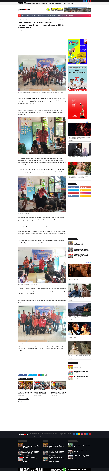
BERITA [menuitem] (28, 15)
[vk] (73, 196)
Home (19, 19)
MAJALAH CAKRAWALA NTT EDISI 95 (81, 365)
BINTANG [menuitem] (59, 15)
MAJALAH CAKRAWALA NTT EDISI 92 (81, 371)
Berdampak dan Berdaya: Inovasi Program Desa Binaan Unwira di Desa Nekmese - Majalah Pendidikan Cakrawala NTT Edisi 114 (82, 256)
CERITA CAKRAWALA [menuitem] (42, 15)
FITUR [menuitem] (23, 15)
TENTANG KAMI (25, 1)
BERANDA (19, 1)
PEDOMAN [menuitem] (71, 15)
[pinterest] (90, 1)
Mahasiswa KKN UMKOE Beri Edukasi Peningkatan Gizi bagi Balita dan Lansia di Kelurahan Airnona (82, 243)
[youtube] (85, 187)
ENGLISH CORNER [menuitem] (51, 15)
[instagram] (88, 1)
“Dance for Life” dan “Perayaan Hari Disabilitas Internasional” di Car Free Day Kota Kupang (82, 457)
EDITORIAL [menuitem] (64, 15)
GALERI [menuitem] (33, 15)
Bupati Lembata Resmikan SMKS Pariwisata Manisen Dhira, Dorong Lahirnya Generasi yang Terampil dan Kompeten (25, 391)
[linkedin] (87, 434)
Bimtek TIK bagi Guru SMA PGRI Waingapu (80, 451)
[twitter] (86, 1)
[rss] (85, 190)
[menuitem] (19, 15)
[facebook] (84, 1)
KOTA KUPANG (23, 19)
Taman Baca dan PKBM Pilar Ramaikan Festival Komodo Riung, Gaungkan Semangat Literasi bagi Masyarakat (40, 391)
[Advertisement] (42, 42)
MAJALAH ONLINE (32, 1)
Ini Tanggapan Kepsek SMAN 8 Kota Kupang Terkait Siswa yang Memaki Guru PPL (82, 445)
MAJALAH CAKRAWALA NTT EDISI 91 (81, 376)
